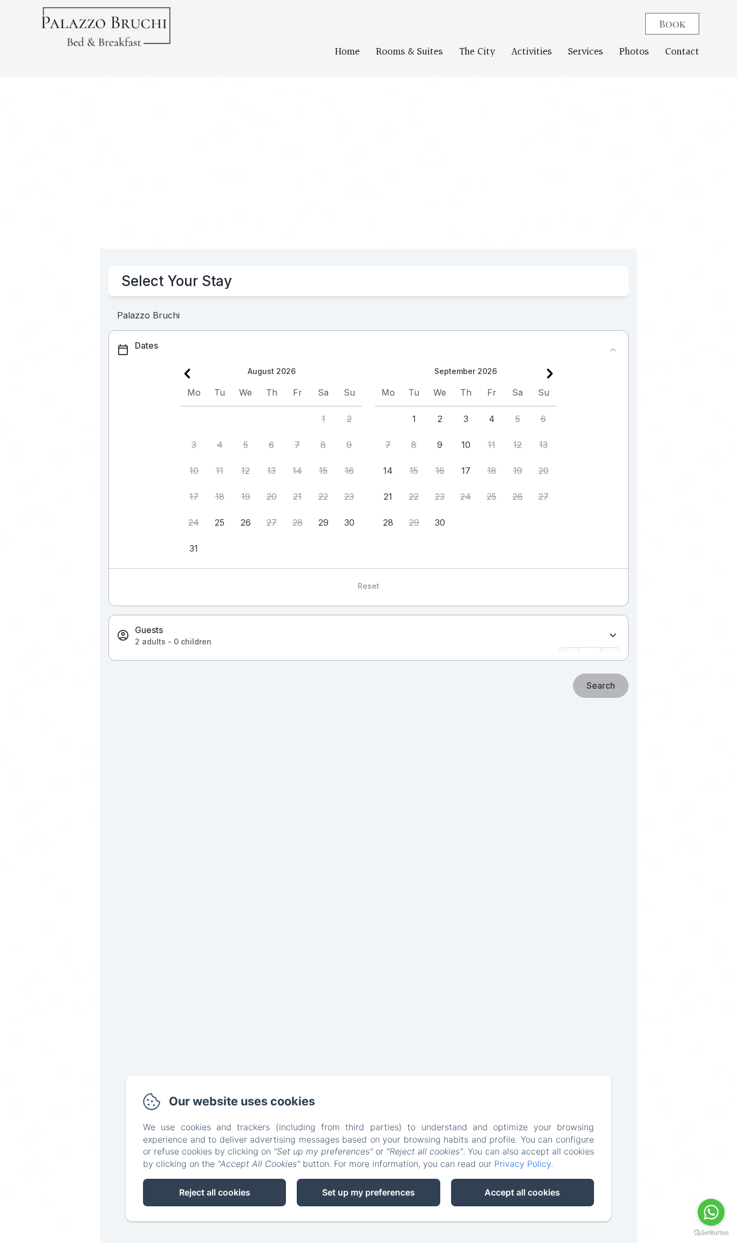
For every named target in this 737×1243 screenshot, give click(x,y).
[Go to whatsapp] (711, 1212)
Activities (531, 52)
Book (672, 23)
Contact (682, 52)
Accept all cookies (522, 1192)
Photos (634, 52)
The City (477, 52)
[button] (323, 419)
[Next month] (549, 373)
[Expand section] (612, 635)
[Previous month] (187, 373)
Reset (368, 585)
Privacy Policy (522, 1163)
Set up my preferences (368, 1192)
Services (585, 52)
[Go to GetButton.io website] (711, 1232)
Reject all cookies (214, 1192)
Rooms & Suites (409, 52)
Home (347, 52)
